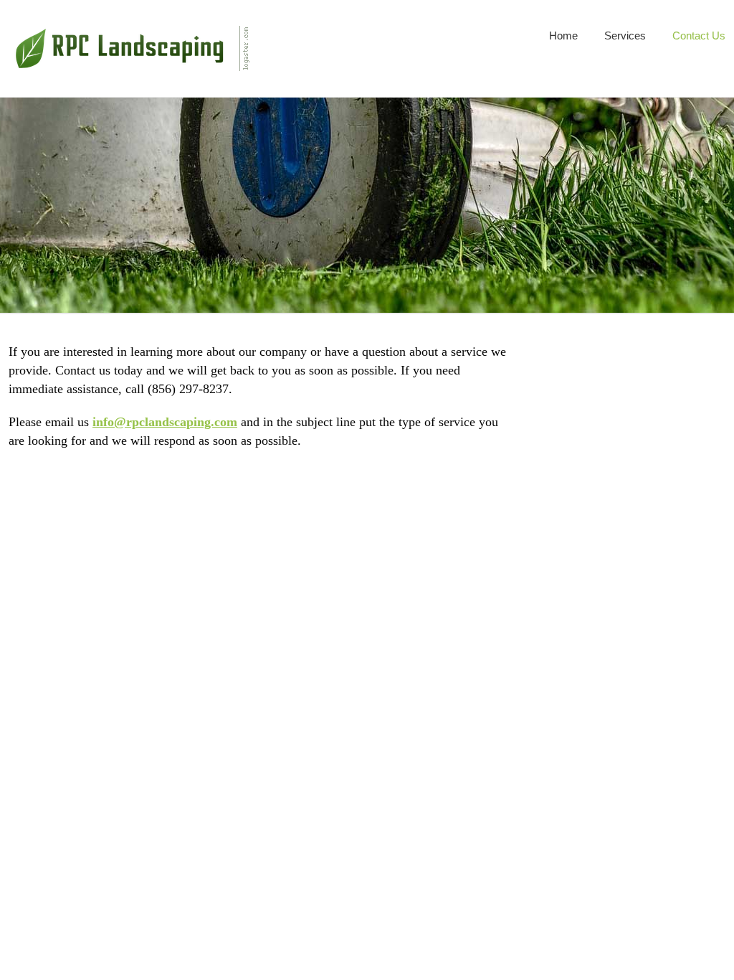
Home (563, 35)
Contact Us (698, 35)
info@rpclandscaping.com (164, 422)
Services (625, 35)
